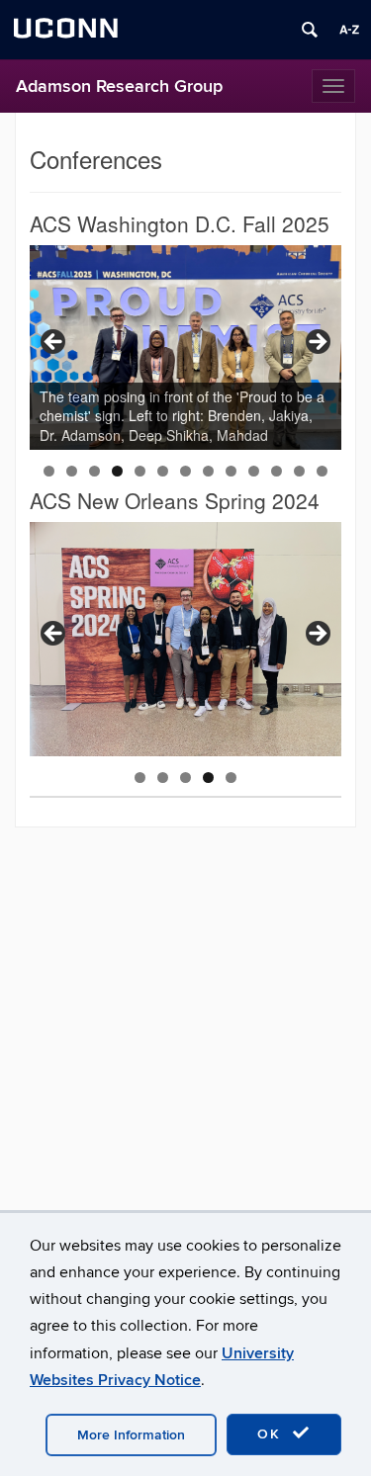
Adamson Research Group (119, 86)
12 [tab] (299, 471)
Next (316, 343)
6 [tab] (162, 471)
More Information (131, 1435)
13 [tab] (322, 471)
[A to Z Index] (349, 29)
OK (272, 1434)
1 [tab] (49, 471)
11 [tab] (276, 471)
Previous (54, 343)
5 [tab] (140, 471)
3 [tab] (94, 471)
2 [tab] (71, 471)
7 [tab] (185, 471)
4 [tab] (117, 471)
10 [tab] (253, 471)
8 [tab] (208, 471)
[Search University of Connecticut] (309, 29)
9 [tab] (231, 471)
